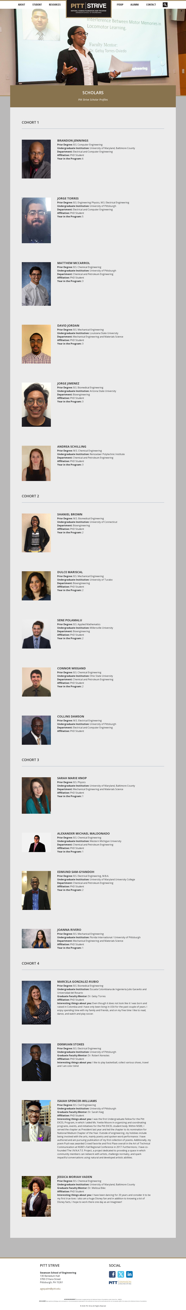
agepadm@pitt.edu (50, 1288)
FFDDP (120, 4)
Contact (151, 4)
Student (37, 4)
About (21, 4)
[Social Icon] (113, 1274)
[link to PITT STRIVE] (89, 8)
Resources (55, 4)
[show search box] (165, 4)
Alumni (134, 4)
